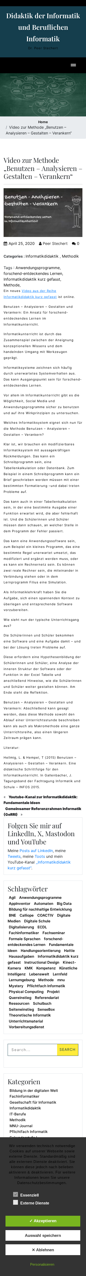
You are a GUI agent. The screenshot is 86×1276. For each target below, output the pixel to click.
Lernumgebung (22, 980)
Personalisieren (42, 1264)
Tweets (14, 856)
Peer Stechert (55, 243)
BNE (12, 915)
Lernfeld (60, 974)
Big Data (64, 903)
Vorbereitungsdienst (26, 1027)
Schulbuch (42, 1003)
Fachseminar (54, 933)
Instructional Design (41, 962)
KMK (29, 968)
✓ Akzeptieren (42, 1221)
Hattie (69, 950)
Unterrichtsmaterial (26, 1021)
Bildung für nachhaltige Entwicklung (40, 909)
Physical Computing (26, 991)
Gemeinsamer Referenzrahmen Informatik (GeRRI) (42, 811)
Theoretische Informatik (30, 1015)
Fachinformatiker (24, 933)
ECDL (42, 927)
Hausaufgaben (21, 956)
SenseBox (46, 1009)
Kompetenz (46, 968)
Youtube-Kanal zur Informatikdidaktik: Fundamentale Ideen (41, 800)
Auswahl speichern (43, 1235)
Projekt (53, 991)
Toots (40, 856)
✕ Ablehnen (43, 1250)
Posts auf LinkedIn (36, 850)
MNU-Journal (21, 1126)
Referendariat (47, 997)
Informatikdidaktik (42, 256)
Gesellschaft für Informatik (33, 1102)
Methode (12, 285)
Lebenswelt (39, 974)
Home (43, 122)
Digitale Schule (37, 921)
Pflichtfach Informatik (46, 986)
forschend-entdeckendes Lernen (33, 273)
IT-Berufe (18, 1114)
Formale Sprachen (24, 939)
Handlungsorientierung (40, 950)
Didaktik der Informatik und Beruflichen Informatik (43, 27)
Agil (12, 897)
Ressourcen (19, 1003)
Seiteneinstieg (21, 1009)
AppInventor (19, 903)
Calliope (27, 915)
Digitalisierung (21, 927)
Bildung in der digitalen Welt (34, 1090)
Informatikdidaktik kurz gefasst (32, 279)
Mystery (16, 986)
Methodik (70, 256)
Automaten (43, 903)
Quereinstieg (20, 997)
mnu (61, 980)
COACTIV (45, 915)
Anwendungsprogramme (38, 267)
